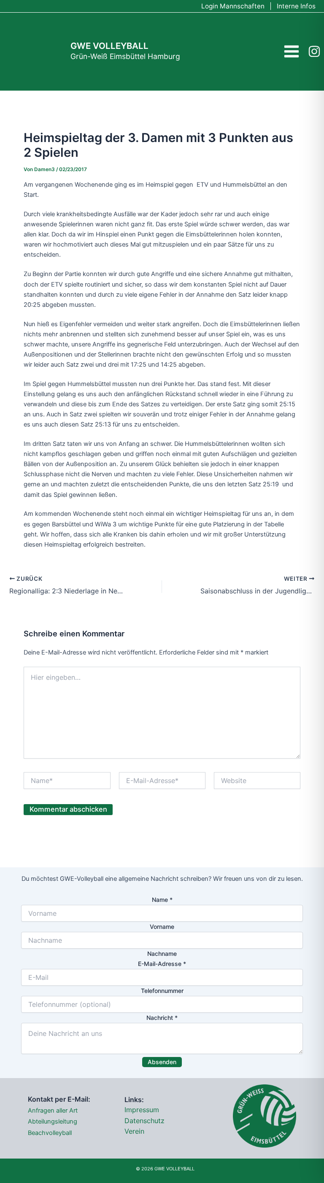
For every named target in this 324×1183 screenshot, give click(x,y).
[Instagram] (314, 51)
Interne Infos (296, 6)
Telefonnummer (162, 990)
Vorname (162, 926)
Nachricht (162, 1017)
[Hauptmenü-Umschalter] (291, 51)
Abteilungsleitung (52, 1121)
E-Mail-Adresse (162, 963)
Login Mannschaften (233, 6)
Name (162, 899)
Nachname (162, 953)
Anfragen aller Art (53, 1110)
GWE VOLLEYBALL (109, 45)
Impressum (141, 1109)
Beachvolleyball (50, 1133)
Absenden (162, 1061)
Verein (134, 1131)
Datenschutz (144, 1120)
